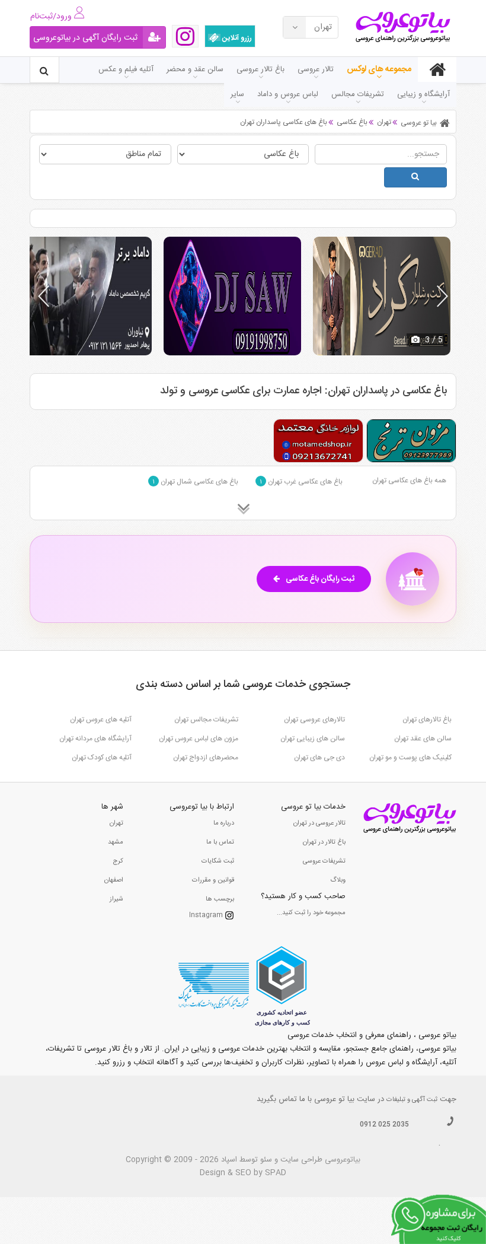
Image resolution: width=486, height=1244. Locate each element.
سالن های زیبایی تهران (312, 739)
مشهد (115, 842)
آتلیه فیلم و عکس (126, 69)
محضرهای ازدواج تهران (205, 757)
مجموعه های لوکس (379, 69)
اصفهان (113, 880)
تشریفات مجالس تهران (206, 720)
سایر (237, 94)
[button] (442, 296)
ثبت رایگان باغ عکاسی (320, 579)
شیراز (116, 899)
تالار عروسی (316, 69)
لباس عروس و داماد (287, 94)
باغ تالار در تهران (324, 842)
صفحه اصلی (437, 69)
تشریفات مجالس (357, 94)
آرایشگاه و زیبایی (423, 94)
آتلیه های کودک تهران (102, 757)
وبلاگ (338, 880)
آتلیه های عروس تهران (101, 720)
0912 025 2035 (384, 1124)
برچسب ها (220, 899)
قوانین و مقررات (213, 880)
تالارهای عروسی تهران (314, 720)
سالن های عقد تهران (423, 739)
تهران (116, 823)
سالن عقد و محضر (195, 69)
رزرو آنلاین (236, 38)
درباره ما (223, 823)
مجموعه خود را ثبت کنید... (311, 913)
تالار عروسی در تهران (319, 823)
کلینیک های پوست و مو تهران (410, 757)
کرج (118, 861)
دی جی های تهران (319, 757)
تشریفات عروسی (324, 861)
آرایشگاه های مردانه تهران (95, 739)
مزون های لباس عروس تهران (198, 739)
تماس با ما (220, 842)
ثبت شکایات (218, 861)
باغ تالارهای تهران (427, 720)
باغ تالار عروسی (260, 69)
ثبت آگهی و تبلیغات (411, 1100)
